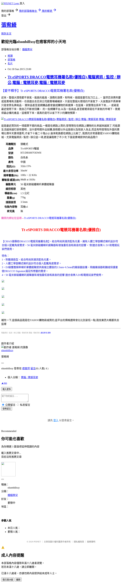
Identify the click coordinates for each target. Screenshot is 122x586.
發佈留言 (7, 408)
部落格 (11, 59)
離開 (18, 579)
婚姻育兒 (27, 49)
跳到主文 (6, 33)
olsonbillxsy (7, 350)
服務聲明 (91, 541)
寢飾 (49, 333)
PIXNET (37, 541)
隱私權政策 (79, 541)
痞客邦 (26, 368)
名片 (10, 63)
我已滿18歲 (8, 579)
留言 (33, 368)
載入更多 (7, 389)
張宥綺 (9, 25)
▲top (4, 383)
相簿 (10, 55)
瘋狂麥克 (44, 333)
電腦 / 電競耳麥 (29, 377)
